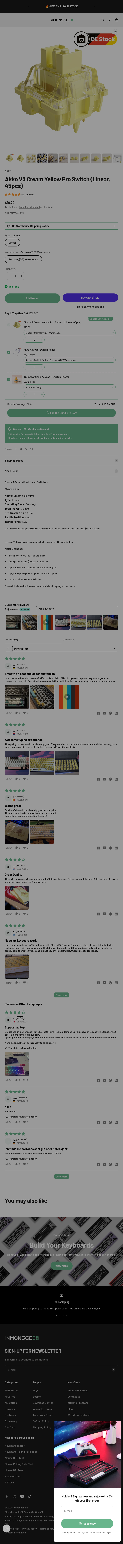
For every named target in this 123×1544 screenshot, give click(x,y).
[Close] (114, 1427)
